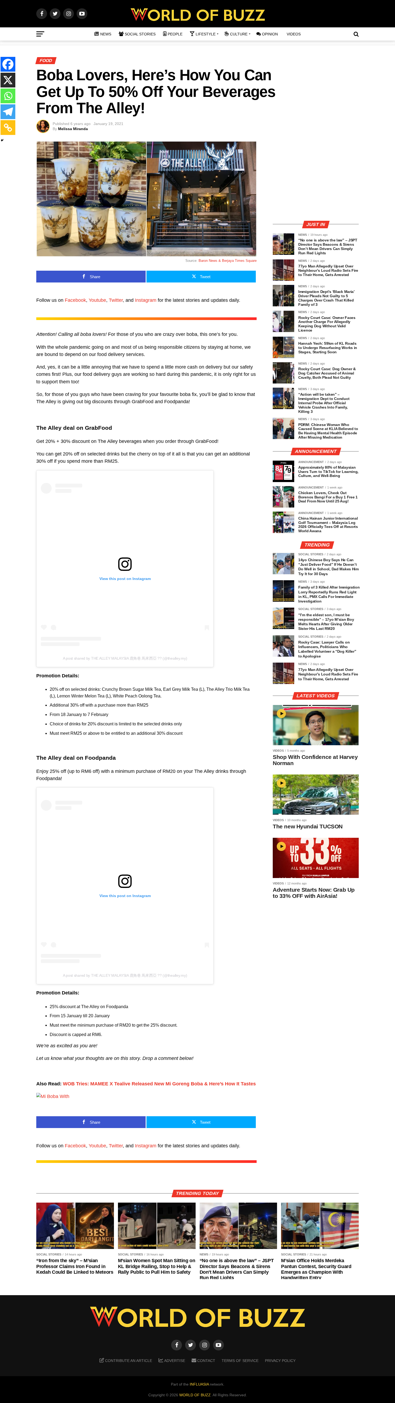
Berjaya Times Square (239, 261)
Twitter (116, 300)
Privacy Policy (280, 1360)
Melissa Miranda (73, 129)
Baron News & (210, 261)
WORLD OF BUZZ (195, 1395)
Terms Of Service (240, 1360)
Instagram (145, 300)
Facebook (75, 300)
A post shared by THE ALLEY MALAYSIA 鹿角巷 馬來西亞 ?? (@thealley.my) (125, 658)
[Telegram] (8, 111)
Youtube (97, 300)
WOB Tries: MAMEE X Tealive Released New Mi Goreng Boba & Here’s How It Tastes (159, 1083)
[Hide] (2, 140)
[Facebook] (8, 64)
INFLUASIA (199, 1384)
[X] (8, 80)
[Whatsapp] (8, 96)
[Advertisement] (315, 178)
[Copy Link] (8, 127)
